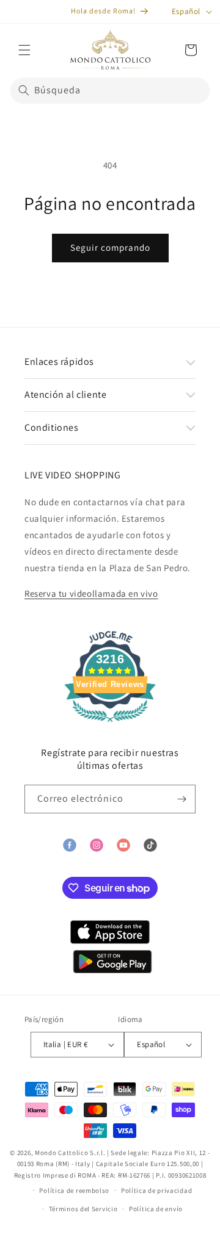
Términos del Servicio (83, 1208)
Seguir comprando (110, 247)
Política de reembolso (74, 1190)
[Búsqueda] (23, 90)
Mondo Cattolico (62, 1152)
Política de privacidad (156, 1190)
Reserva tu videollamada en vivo (91, 593)
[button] (24, 50)
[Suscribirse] (181, 799)
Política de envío (156, 1208)
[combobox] (110, 90)
